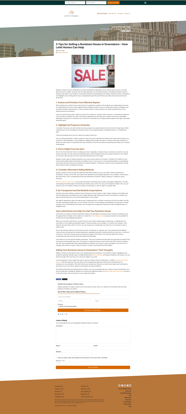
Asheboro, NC (59, 389)
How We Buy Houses (125, 393)
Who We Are (112, 13)
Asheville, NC (59, 386)
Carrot (74, 405)
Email (96, 345)
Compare (120, 13)
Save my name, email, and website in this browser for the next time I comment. (83, 357)
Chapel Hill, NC (59, 396)
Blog (130, 406)
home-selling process (97, 216)
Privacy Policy (127, 404)
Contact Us (127, 29)
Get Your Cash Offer (107, 29)
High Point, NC (85, 389)
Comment (59, 326)
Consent (60, 304)
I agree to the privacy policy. (68, 306)
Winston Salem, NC (87, 396)
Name (58, 345)
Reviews (126, 13)
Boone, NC (58, 391)
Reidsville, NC (85, 394)
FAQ (130, 395)
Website (58, 351)
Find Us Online (127, 402)
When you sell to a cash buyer (65, 182)
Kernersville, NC (86, 391)
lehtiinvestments (63, 52)
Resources (128, 399)
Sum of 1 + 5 (60, 360)
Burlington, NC (59, 394)
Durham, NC (85, 386)
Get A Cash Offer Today (125, 388)
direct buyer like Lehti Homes (114, 271)
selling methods (97, 255)
